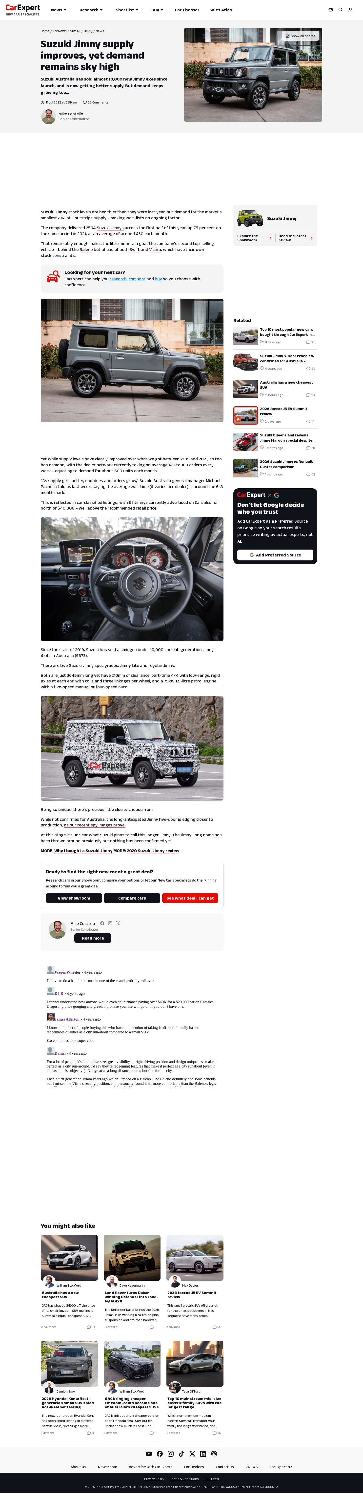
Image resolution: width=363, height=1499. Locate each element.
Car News (60, 31)
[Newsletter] (331, 10)
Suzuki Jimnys (110, 227)
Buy (155, 9)
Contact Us (225, 1467)
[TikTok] (181, 1454)
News (56, 9)
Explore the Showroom (247, 238)
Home (45, 31)
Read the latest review (292, 238)
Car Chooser (187, 9)
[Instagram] (171, 1454)
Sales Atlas (220, 9)
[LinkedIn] (203, 1454)
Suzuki (75, 31)
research (118, 278)
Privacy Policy (154, 1479)
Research (89, 9)
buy (158, 278)
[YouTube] (149, 1454)
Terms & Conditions (184, 1479)
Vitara (155, 249)
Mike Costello (71, 113)
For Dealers (194, 1467)
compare (137, 278)
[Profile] (350, 10)
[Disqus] (132, 1025)
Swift (135, 249)
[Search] (340, 10)
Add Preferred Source (278, 555)
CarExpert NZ (281, 1467)
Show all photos (303, 35)
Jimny (88, 31)
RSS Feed (211, 1479)
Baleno (86, 249)
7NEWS (252, 1467)
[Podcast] (214, 1454)
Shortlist (125, 9)
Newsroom (107, 1467)
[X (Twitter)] (192, 1454)
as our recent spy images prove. (94, 824)
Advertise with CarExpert (150, 1467)
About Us (78, 1467)
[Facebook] (160, 1454)
